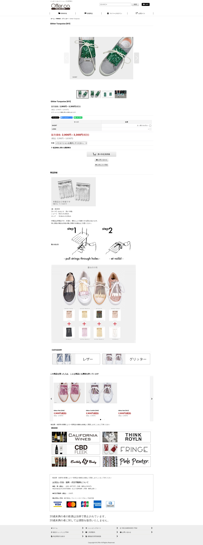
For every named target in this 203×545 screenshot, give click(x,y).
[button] (66, 57)
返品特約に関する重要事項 (62, 147)
